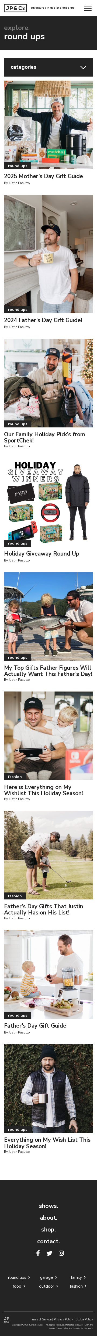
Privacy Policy (63, 1319)
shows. (48, 1206)
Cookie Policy (84, 1319)
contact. (48, 1241)
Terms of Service (40, 1319)
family (77, 1277)
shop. (48, 1230)
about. (48, 1218)
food (18, 1286)
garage (47, 1277)
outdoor (47, 1286)
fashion (77, 1286)
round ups (18, 1277)
